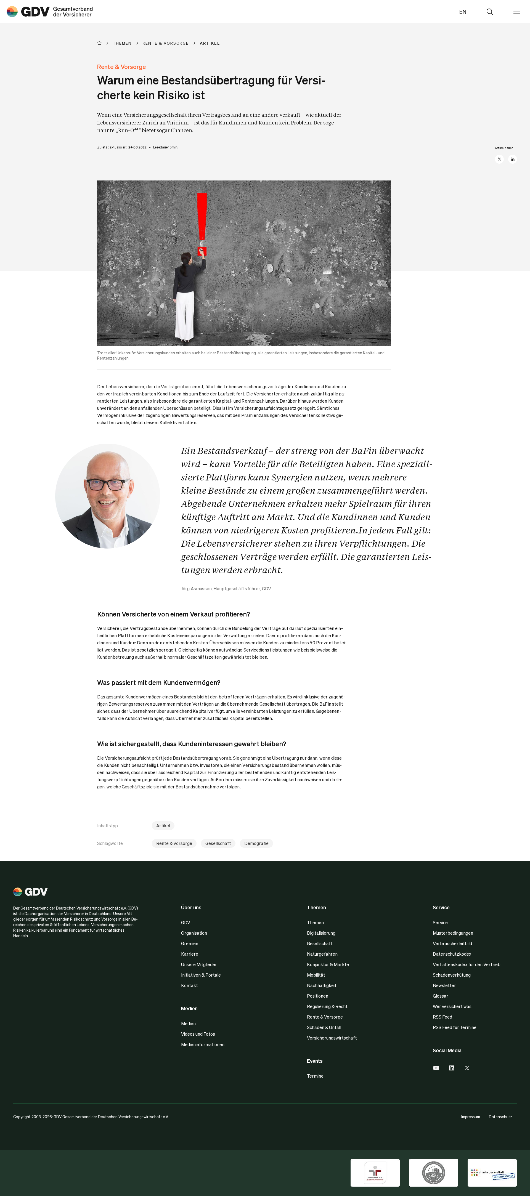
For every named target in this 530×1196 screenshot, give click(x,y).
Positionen (317, 996)
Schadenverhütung (452, 975)
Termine (315, 1076)
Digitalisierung (321, 933)
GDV (185, 922)
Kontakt (189, 985)
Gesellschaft (218, 843)
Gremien (189, 943)
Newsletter (444, 985)
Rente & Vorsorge (174, 843)
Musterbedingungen (453, 933)
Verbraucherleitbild (452, 943)
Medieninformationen (202, 1044)
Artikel (163, 825)
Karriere (189, 954)
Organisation (194, 933)
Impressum (470, 1116)
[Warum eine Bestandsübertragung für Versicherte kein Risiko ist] (50, 11)
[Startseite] (105, 43)
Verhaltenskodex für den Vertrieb (466, 964)
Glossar (440, 996)
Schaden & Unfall (324, 1027)
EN (463, 11)
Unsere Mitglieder (199, 964)
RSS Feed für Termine (454, 1027)
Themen (315, 922)
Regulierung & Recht (327, 1006)
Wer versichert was (452, 1006)
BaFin (325, 704)
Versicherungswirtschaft (332, 1038)
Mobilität (316, 975)
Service (440, 922)
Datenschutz (500, 1116)
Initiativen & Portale (201, 975)
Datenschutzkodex (452, 954)
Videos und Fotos (198, 1034)
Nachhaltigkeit (321, 985)
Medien (188, 1023)
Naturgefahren (322, 954)
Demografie (256, 843)
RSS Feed (442, 1017)
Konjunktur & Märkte (328, 964)
